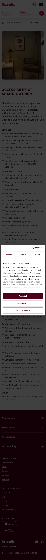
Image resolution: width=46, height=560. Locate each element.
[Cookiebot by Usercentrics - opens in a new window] (32, 248)
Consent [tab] (8, 255)
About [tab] (37, 255)
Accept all (23, 296)
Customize (21, 303)
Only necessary (23, 310)
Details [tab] (23, 255)
